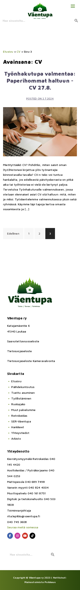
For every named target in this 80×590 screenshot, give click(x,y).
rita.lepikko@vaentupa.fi (23, 516)
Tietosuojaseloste (19, 351)
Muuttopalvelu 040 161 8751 (26, 493)
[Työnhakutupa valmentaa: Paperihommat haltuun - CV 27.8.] (40, 131)
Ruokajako (18, 404)
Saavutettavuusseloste (23, 341)
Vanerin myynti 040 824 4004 (28, 487)
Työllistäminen (21, 398)
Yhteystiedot (20, 433)
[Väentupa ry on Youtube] (25, 536)
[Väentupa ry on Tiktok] (32, 536)
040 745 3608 (17, 522)
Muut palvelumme (23, 410)
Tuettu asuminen (23, 392)
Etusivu (8, 51)
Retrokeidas (19, 415)
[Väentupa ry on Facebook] (10, 536)
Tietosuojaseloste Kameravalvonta (31, 361)
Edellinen (13, 233)
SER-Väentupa (21, 421)
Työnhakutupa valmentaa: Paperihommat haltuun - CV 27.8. (40, 80)
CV (18, 51)
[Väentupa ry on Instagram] (17, 536)
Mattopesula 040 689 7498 (26, 481)
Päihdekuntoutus (22, 387)
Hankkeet (17, 427)
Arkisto (16, 438)
